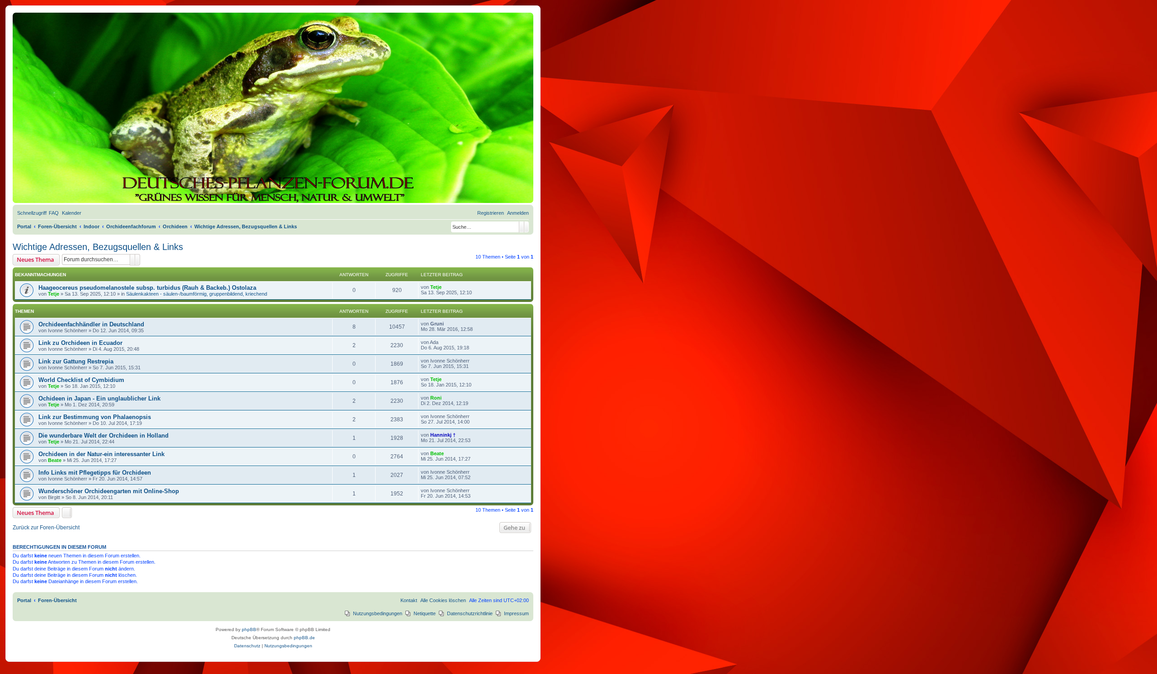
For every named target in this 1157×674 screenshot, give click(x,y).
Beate (54, 460)
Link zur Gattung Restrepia (75, 361)
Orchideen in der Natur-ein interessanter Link (101, 454)
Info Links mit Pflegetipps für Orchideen (94, 472)
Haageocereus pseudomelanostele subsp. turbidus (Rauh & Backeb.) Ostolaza (147, 287)
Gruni (437, 323)
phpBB (249, 629)
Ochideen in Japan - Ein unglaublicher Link (99, 398)
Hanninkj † (443, 435)
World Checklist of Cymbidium (81, 380)
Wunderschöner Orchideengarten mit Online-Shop (108, 491)
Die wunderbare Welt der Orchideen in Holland (103, 435)
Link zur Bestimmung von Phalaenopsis (94, 417)
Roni (436, 398)
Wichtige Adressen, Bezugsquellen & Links (98, 247)
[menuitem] (54, 212)
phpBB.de (304, 637)
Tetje (53, 294)
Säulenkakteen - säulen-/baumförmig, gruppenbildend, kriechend (196, 294)
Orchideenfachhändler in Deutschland (91, 324)
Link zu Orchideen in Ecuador (80, 342)
